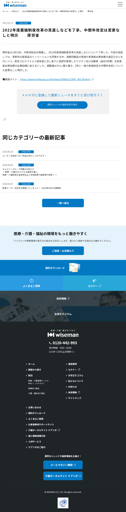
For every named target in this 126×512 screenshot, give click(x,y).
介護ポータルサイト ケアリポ (42, 430)
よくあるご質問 (35, 418)
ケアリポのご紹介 (36, 447)
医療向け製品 (33, 388)
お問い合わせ (34, 407)
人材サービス (34, 441)
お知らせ (15, 11)
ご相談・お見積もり (63, 251)
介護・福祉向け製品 (36, 393)
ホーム (5, 11)
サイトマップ (74, 398)
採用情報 (72, 392)
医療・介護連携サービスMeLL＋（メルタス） (38, 381)
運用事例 (72, 363)
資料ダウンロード (36, 413)
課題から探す (34, 369)
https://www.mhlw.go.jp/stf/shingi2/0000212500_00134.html (55, 79)
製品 (30, 375)
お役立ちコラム (75, 375)
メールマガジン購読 (61, 465)
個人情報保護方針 (36, 435)
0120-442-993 (65, 342)
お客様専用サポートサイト (41, 424)
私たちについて (75, 381)
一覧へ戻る (63, 203)
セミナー (72, 369)
